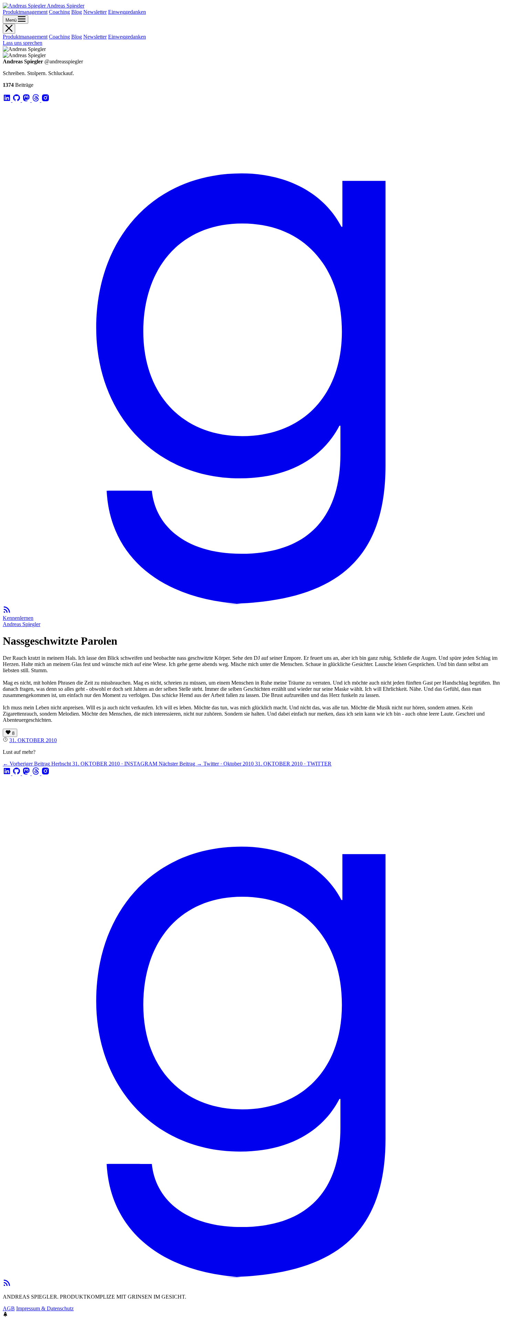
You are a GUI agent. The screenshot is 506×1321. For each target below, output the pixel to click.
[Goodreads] (253, 602)
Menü (12, 20)
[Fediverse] (27, 100)
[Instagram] (45, 100)
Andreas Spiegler (21, 624)
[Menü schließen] (9, 29)
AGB (9, 1308)
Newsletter (95, 12)
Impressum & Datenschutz (45, 1308)
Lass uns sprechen (22, 43)
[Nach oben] (5, 1315)
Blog (76, 12)
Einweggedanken (127, 12)
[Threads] (36, 100)
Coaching (59, 12)
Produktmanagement (25, 12)
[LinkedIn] (7, 100)
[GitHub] (17, 100)
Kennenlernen (18, 618)
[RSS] (7, 612)
